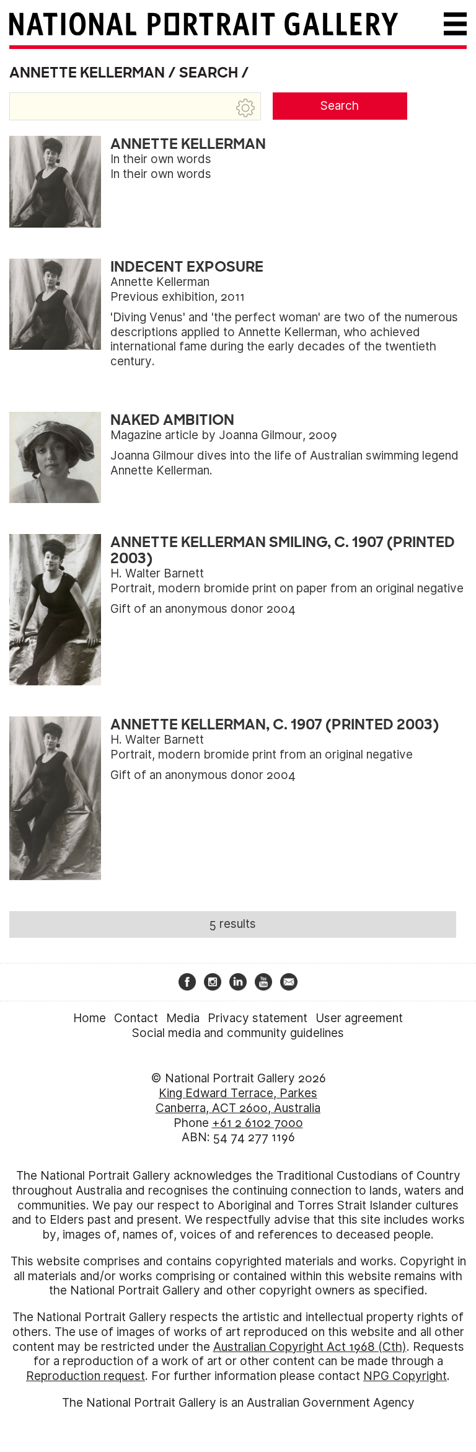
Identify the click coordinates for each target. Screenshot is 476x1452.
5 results (232, 924)
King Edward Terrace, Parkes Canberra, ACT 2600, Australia (238, 1100)
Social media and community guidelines (238, 1033)
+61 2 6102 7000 (257, 1123)
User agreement (359, 1018)
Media (183, 1018)
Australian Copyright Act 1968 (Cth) (310, 1347)
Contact (136, 1018)
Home (89, 1018)
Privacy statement (257, 1018)
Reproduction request (85, 1376)
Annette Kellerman (87, 72)
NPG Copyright (405, 1376)
